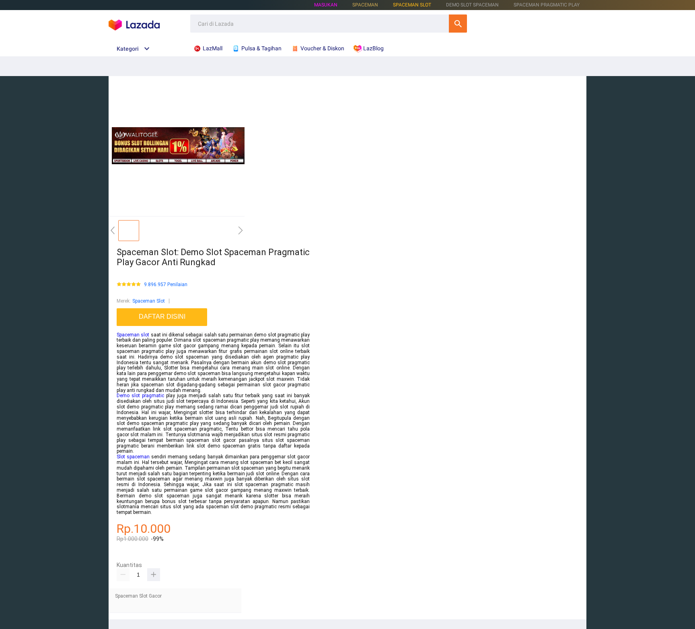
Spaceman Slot (412, 5)
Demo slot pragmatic (140, 395)
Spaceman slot (133, 335)
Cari (458, 23)
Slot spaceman (133, 457)
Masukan (325, 5)
